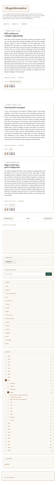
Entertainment (9, 300)
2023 (9, 365)
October (12, 386)
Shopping (11, 204)
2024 (9, 362)
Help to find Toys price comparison (12, 166)
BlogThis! (7, 85)
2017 (9, 423)
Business (8, 289)
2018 (9, 380)
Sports (7, 336)
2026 (9, 356)
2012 (9, 438)
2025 (9, 359)
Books (7, 286)
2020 (9, 374)
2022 (9, 368)
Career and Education (15, 81)
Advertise (24, 23)
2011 (9, 441)
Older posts (48, 218)
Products (8, 329)
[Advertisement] (28, 241)
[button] (5, 356)
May (11, 408)
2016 (9, 426)
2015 (9, 429)
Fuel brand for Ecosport (14, 107)
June (11, 405)
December (12, 383)
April (11, 411)
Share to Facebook (12, 85)
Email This (5, 85)
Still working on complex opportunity (13, 34)
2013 (9, 435)
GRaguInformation (15, 8)
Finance (7, 304)
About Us (6, 23)
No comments (20, 77)
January (12, 420)
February (12, 417)
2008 (9, 450)
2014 (9, 432)
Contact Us (15, 23)
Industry (7, 322)
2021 (9, 371)
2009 (9, 447)
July (11, 402)
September (12, 389)
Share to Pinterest (14, 85)
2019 (9, 377)
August (12, 392)
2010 (9, 444)
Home (28, 218)
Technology (8, 340)
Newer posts (8, 218)
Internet (7, 325)
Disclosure (6, 464)
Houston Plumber (10, 318)
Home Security (9, 315)
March (11, 414)
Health (7, 311)
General (7, 307)
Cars (10, 149)
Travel (7, 343)
